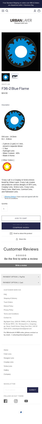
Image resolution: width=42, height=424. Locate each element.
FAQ (5, 294)
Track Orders (8, 302)
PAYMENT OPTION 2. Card (13, 282)
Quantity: (5, 203)
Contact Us (7, 317)
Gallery (6, 370)
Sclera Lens (8, 366)
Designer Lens (9, 358)
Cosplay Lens (8, 362)
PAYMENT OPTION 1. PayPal (14, 277)
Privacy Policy (8, 310)
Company (7, 374)
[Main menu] (3, 10)
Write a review (21, 265)
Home (6, 350)
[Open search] (7, 10)
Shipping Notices (10, 196)
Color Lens (7, 354)
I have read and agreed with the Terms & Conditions (21, 197)
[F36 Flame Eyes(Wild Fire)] (7, 167)
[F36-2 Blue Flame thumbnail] (6, 77)
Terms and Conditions (11, 314)
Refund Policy (9, 306)
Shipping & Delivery (10, 298)
